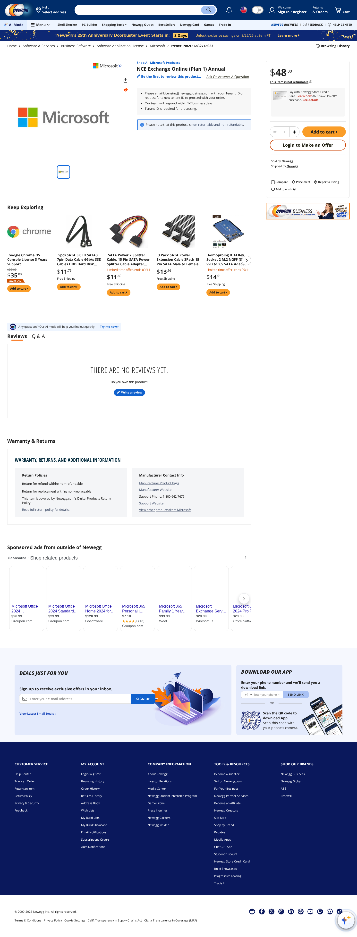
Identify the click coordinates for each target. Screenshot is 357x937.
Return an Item (24, 788)
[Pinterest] (300, 911)
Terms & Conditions (28, 920)
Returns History (91, 796)
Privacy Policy (53, 920)
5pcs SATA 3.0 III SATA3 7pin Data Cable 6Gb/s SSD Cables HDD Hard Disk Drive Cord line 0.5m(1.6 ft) (79, 259)
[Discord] (329, 911)
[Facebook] (261, 911)
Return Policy (23, 796)
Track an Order (25, 781)
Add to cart (323, 132)
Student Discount (225, 854)
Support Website (151, 503)
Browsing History (92, 781)
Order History (90, 788)
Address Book (90, 803)
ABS (283, 788)
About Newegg (158, 774)
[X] (271, 911)
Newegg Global (291, 781)
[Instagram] (281, 911)
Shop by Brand (224, 825)
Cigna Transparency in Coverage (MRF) (170, 920)
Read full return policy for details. (45, 509)
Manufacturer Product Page (159, 483)
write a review (131, 392)
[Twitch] (320, 911)
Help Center (23, 774)
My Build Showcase (94, 825)
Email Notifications (93, 832)
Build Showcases (225, 869)
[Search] (208, 10)
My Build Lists (90, 818)
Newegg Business (293, 774)
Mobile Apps (222, 839)
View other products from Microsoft (165, 510)
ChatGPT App (223, 847)
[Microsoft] (107, 66)
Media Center (157, 788)
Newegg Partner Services (231, 796)
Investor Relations (160, 781)
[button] (51, 10)
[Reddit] (125, 90)
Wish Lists (87, 810)
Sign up (143, 698)
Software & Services (39, 45)
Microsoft (157, 45)
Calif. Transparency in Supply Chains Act (115, 920)
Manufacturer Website (155, 489)
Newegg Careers (159, 818)
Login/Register (91, 774)
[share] (125, 80)
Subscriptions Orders (95, 839)
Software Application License (120, 45)
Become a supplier (226, 774)
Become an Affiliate (227, 803)
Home (12, 45)
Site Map (220, 818)
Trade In (219, 883)
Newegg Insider (158, 825)
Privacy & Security (27, 803)
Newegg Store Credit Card (232, 861)
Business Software (76, 45)
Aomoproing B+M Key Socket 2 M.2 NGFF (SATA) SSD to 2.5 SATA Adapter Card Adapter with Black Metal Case (228, 259)
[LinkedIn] (291, 911)
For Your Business (226, 788)
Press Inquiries (158, 810)
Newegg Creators (226, 810)
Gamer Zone (156, 803)
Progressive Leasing (227, 876)
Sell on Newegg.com (228, 781)
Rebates (219, 832)
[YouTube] (310, 911)
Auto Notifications (93, 847)
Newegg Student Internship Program (172, 796)
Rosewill (286, 796)
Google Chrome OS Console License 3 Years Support (27, 259)
